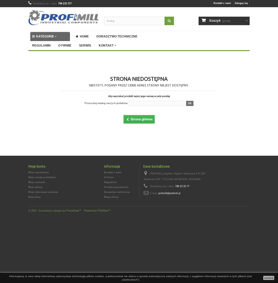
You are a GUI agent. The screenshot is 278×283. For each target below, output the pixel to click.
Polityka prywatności (116, 187)
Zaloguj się (241, 3)
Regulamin (110, 182)
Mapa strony (111, 197)
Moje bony (34, 197)
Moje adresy (35, 187)
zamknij (268, 277)
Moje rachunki (36, 182)
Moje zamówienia (38, 172)
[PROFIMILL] (63, 17)
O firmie (108, 177)
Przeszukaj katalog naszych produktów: (106, 103)
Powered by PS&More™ (97, 210)
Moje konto (37, 166)
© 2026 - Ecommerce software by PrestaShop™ (55, 210)
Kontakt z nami (222, 3)
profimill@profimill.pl (169, 193)
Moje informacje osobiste (43, 192)
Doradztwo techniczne (117, 192)
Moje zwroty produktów (42, 177)
